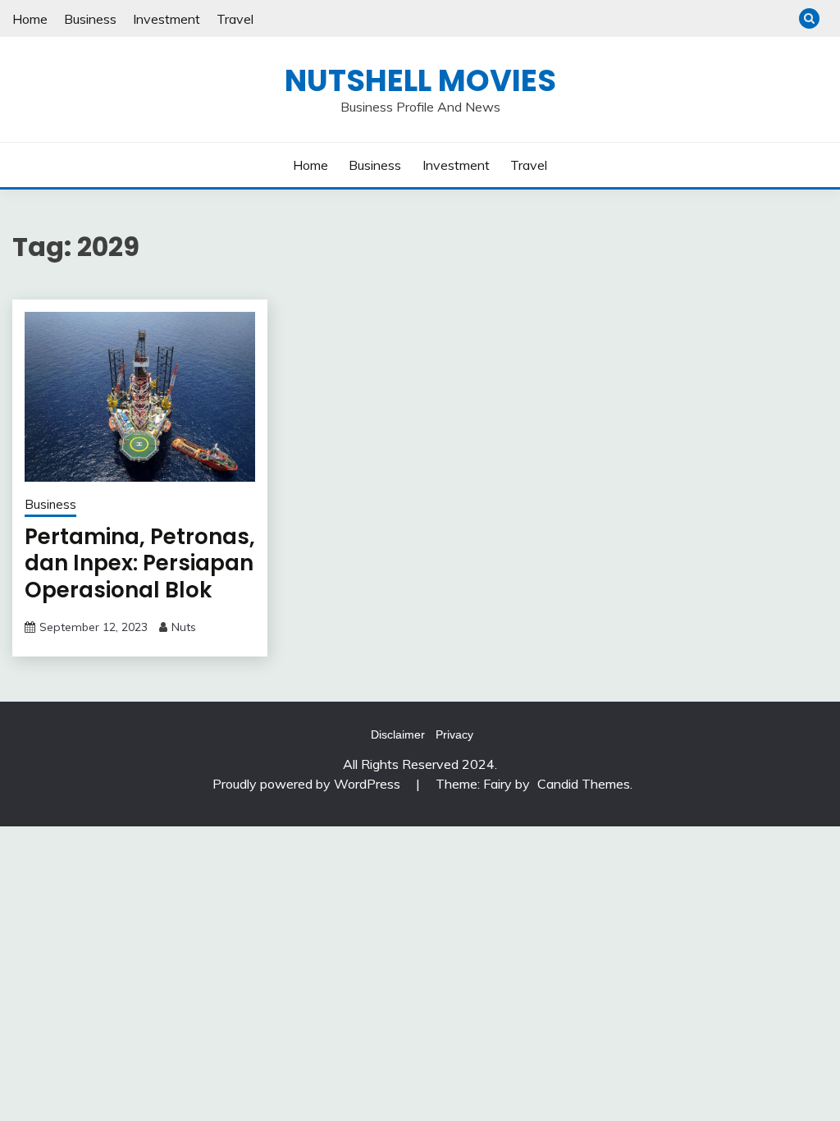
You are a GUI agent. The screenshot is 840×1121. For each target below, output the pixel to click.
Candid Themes (583, 784)
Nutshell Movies (420, 80)
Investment (166, 19)
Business (90, 19)
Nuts (183, 627)
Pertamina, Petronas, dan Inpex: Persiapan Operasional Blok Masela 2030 (140, 577)
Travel (235, 19)
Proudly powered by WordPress (308, 784)
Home (30, 19)
